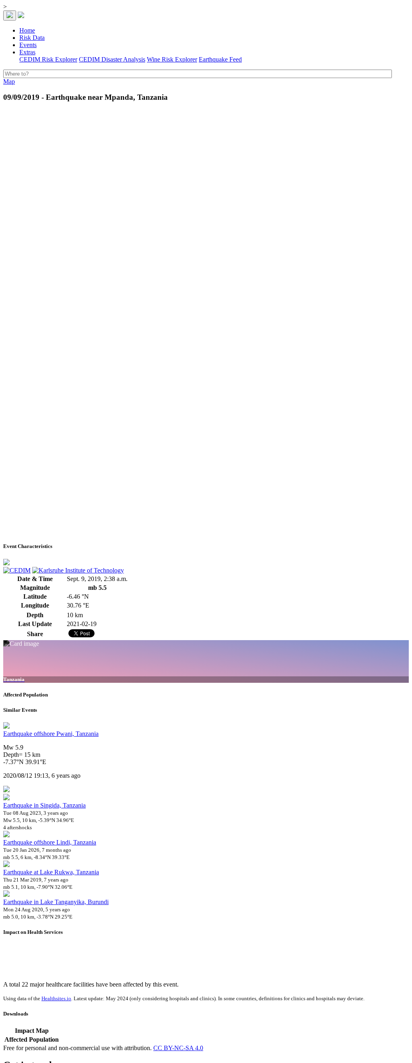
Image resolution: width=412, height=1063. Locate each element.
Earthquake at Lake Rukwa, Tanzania (51, 872)
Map (9, 81)
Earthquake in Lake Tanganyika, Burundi (56, 901)
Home (27, 30)
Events (28, 44)
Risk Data (32, 37)
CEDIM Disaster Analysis (112, 59)
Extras (27, 52)
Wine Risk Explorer (172, 59)
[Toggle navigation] (9, 15)
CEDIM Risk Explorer (48, 59)
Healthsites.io (56, 998)
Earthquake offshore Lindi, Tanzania (49, 842)
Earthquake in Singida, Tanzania (44, 805)
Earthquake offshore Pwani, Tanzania (51, 733)
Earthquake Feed (220, 59)
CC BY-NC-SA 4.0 (178, 1047)
